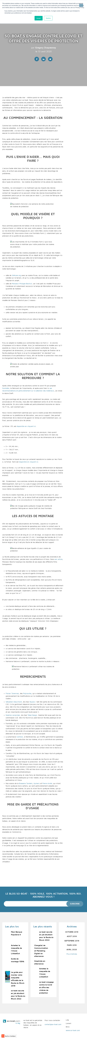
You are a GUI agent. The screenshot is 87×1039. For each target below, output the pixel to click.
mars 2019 (72, 945)
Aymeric (37, 783)
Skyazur (32, 702)
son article (58, 559)
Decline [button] (48, 18)
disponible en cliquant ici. (26, 426)
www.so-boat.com (73, 1030)
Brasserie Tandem (25, 783)
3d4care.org (16, 275)
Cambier (20, 737)
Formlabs (5, 388)
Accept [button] (38, 18)
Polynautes (27, 693)
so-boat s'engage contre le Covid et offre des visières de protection (46, 987)
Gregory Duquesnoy (45, 48)
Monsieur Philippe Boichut (22, 284)
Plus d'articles (71, 954)
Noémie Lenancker (13, 715)
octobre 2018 (71, 932)
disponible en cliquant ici (28, 462)
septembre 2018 (71, 941)
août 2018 (72, 936)
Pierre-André (47, 783)
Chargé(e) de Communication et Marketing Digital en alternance (41, 950)
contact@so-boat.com (53, 1024)
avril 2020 (71, 950)
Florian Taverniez (12, 693)
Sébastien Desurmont (14, 702)
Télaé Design (32, 715)
